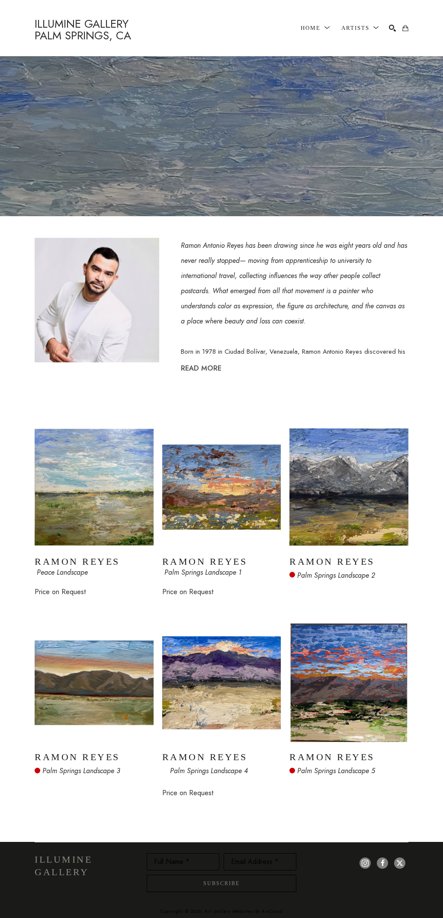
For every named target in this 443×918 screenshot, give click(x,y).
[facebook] (382, 863)
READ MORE (201, 368)
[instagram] (365, 863)
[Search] (392, 28)
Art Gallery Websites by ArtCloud (244, 911)
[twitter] (399, 863)
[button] (316, 28)
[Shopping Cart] (405, 28)
